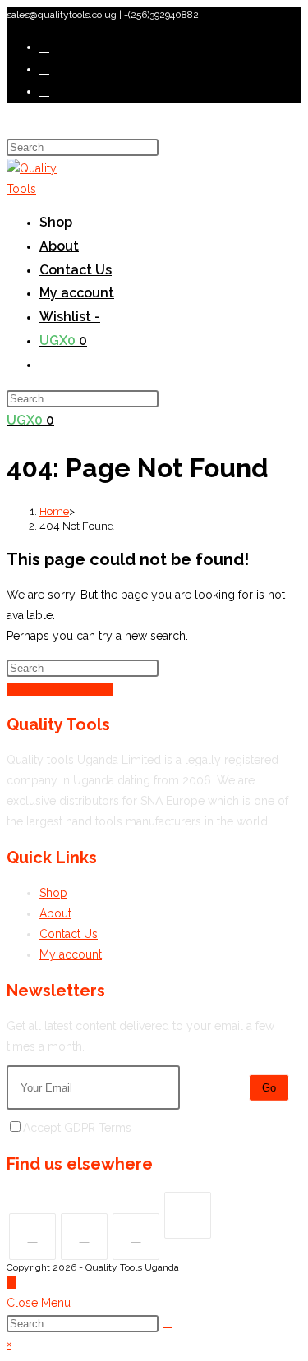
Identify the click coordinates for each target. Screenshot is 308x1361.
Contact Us (68, 933)
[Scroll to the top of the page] (11, 1282)
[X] (32, 1236)
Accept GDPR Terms (77, 1127)
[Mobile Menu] (11, 125)
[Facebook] (84, 1236)
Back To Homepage (60, 689)
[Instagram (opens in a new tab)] (44, 91)
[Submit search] (167, 1327)
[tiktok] (187, 1215)
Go (269, 1088)
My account (70, 954)
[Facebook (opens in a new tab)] (44, 69)
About (55, 913)
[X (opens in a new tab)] (44, 46)
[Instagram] (136, 1236)
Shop (53, 892)
